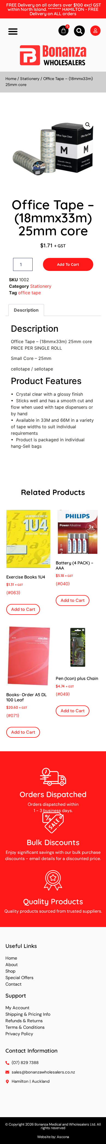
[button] (13, 31)
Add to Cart (68, 264)
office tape (29, 292)
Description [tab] (26, 310)
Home (10, 78)
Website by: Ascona (53, 1137)
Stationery (29, 78)
